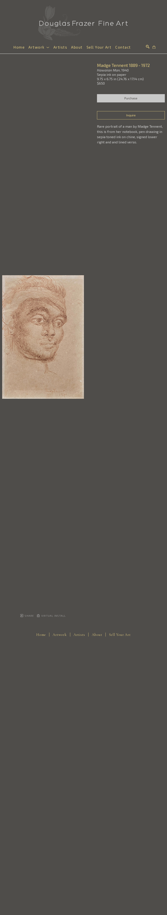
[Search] (147, 46)
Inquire (131, 115)
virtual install (53, 615)
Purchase (130, 98)
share (29, 615)
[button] (39, 47)
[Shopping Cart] (153, 47)
